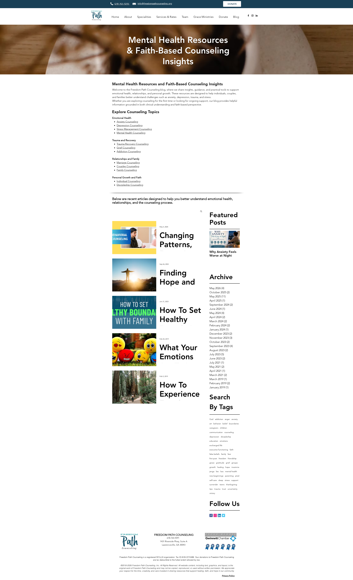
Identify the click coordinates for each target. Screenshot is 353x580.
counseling (229, 432)
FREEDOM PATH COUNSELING (174, 534)
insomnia (235, 467)
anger (227, 419)
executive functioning (218, 449)
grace (211, 462)
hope (227, 467)
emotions (224, 441)
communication (216, 432)
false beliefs (214, 454)
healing (220, 467)
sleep (220, 480)
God (211, 419)
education (213, 441)
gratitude (220, 462)
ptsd (237, 476)
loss (222, 471)
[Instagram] (252, 15)
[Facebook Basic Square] (211, 515)
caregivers (213, 428)
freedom (222, 458)
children (223, 428)
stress (227, 480)
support (234, 480)
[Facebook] (248, 15)
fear (229, 454)
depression (214, 436)
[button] (201, 211)
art (210, 423)
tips (211, 489)
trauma (217, 489)
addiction (219, 419)
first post (213, 458)
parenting (229, 476)
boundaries (234, 423)
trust (224, 489)
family (223, 454)
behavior (217, 423)
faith (231, 449)
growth (212, 467)
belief (225, 423)
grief (228, 462)
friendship (232, 458)
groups (235, 462)
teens (222, 484)
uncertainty (232, 489)
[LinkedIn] (256, 15)
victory (212, 493)
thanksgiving (231, 484)
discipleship (226, 436)
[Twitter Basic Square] (223, 515)
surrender (213, 484)
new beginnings (216, 476)
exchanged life (215, 445)
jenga (211, 471)
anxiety (235, 419)
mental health (231, 471)
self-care (213, 480)
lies (217, 471)
